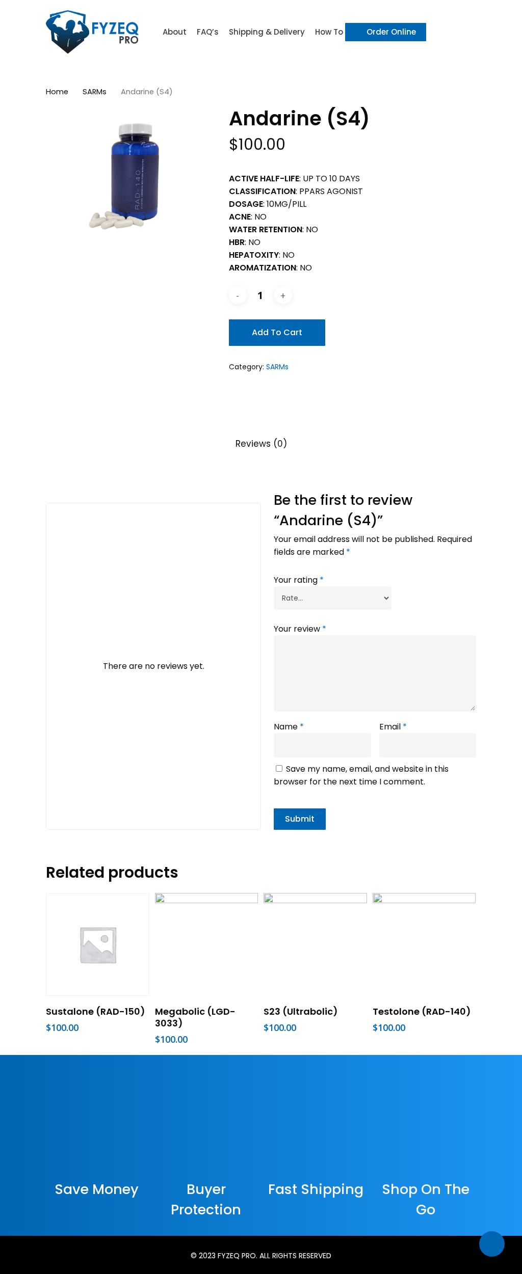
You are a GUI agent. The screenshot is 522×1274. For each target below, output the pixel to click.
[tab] (261, 444)
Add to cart (277, 332)
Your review (300, 629)
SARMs (95, 92)
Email (393, 727)
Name (289, 727)
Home (57, 92)
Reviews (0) (261, 444)
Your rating (299, 580)
